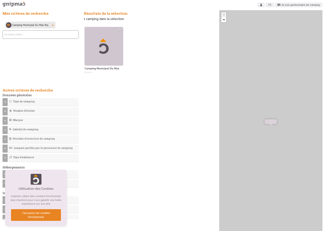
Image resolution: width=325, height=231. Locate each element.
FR (269, 4)
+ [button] (224, 15)
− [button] (224, 20)
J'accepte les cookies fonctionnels (36, 215)
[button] (41, 101)
